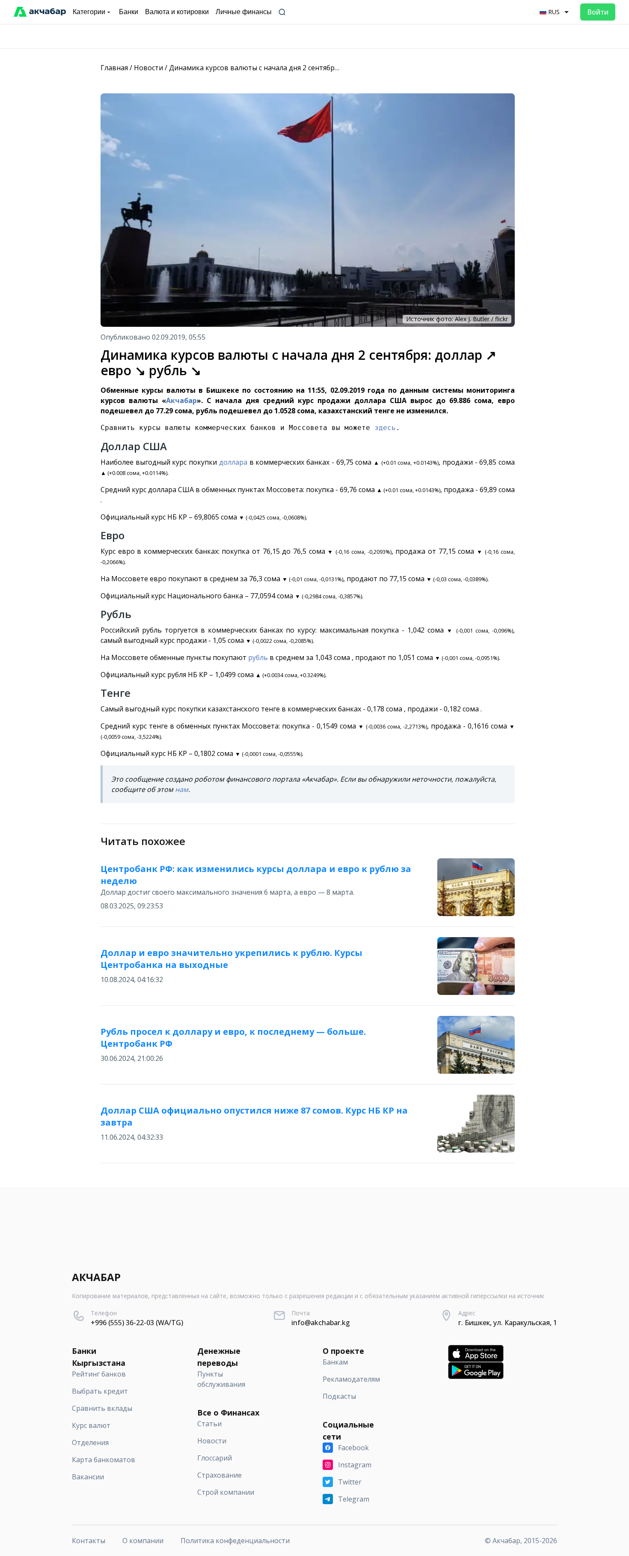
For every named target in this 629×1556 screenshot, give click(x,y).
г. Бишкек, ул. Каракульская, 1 (507, 1322)
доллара (233, 462)
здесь (385, 428)
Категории (89, 11)
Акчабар (181, 400)
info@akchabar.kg (320, 1322)
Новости (148, 67)
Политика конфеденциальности (235, 1540)
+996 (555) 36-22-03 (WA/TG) (137, 1322)
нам (181, 789)
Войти (597, 12)
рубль (258, 657)
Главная (114, 67)
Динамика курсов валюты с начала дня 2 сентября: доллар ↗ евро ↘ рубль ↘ (298, 67)
